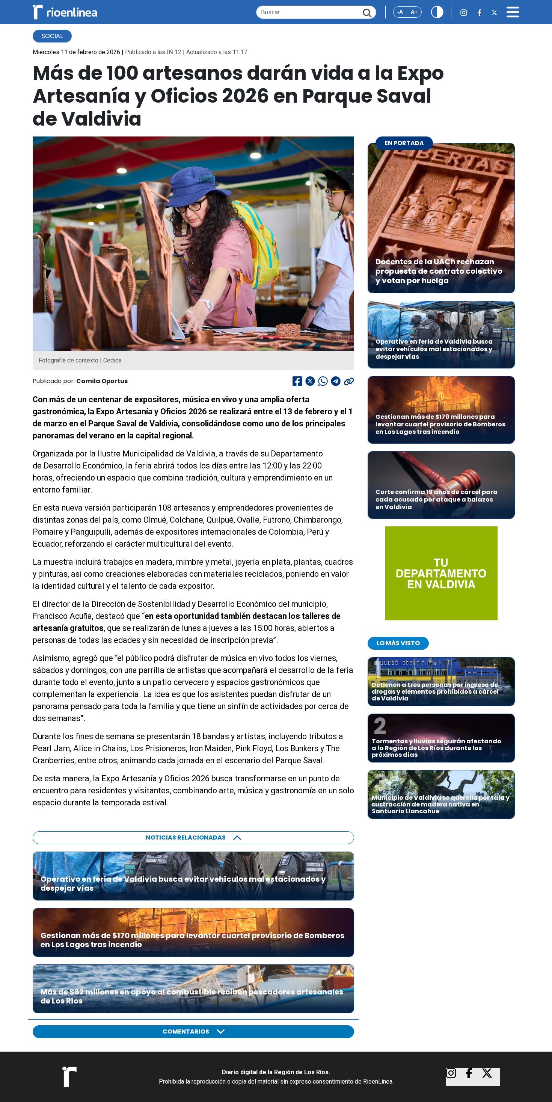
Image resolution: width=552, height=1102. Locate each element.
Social (52, 36)
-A (400, 11)
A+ (414, 11)
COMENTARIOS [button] (186, 1031)
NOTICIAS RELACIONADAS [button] (186, 837)
